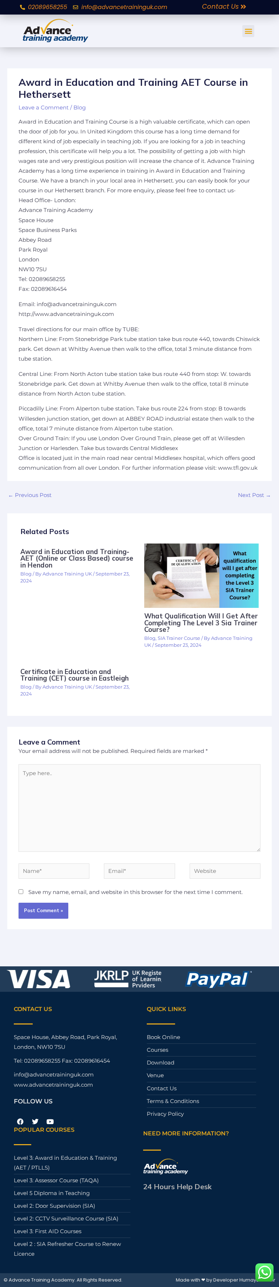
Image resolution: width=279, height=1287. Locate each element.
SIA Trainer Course (179, 638)
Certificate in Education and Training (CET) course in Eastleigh (74, 674)
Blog (79, 107)
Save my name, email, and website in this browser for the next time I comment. (135, 892)
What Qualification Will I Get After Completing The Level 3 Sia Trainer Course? (201, 622)
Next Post (254, 495)
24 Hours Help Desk (177, 1186)
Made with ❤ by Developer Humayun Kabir (225, 1279)
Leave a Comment (44, 107)
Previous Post (30, 495)
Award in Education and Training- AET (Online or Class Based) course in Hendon (76, 558)
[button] (248, 31)
